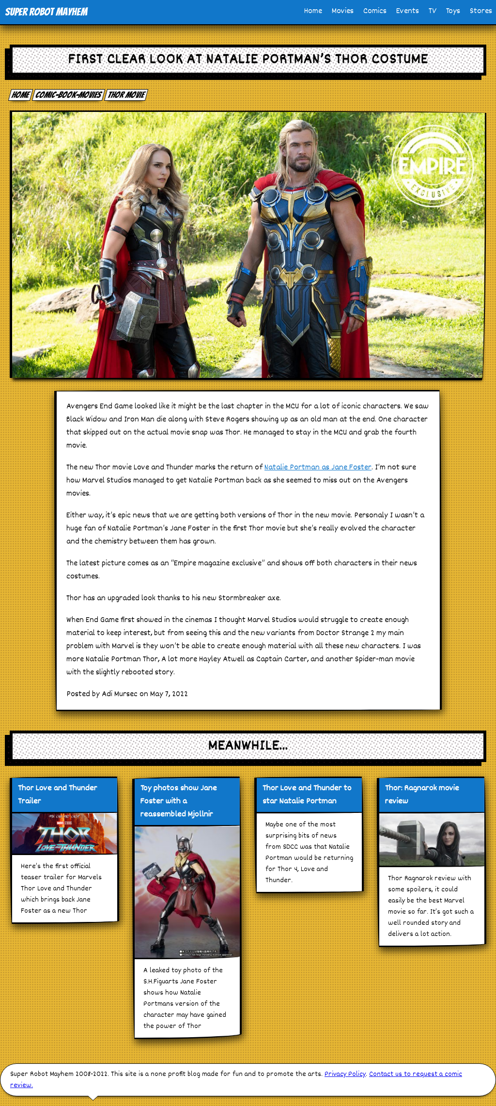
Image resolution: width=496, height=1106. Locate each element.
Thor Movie (126, 94)
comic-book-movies (69, 94)
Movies (343, 11)
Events (407, 11)
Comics (375, 11)
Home (313, 11)
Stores (481, 11)
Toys (453, 11)
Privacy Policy (345, 1074)
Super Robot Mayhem (46, 11)
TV (432, 11)
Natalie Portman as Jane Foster (318, 468)
